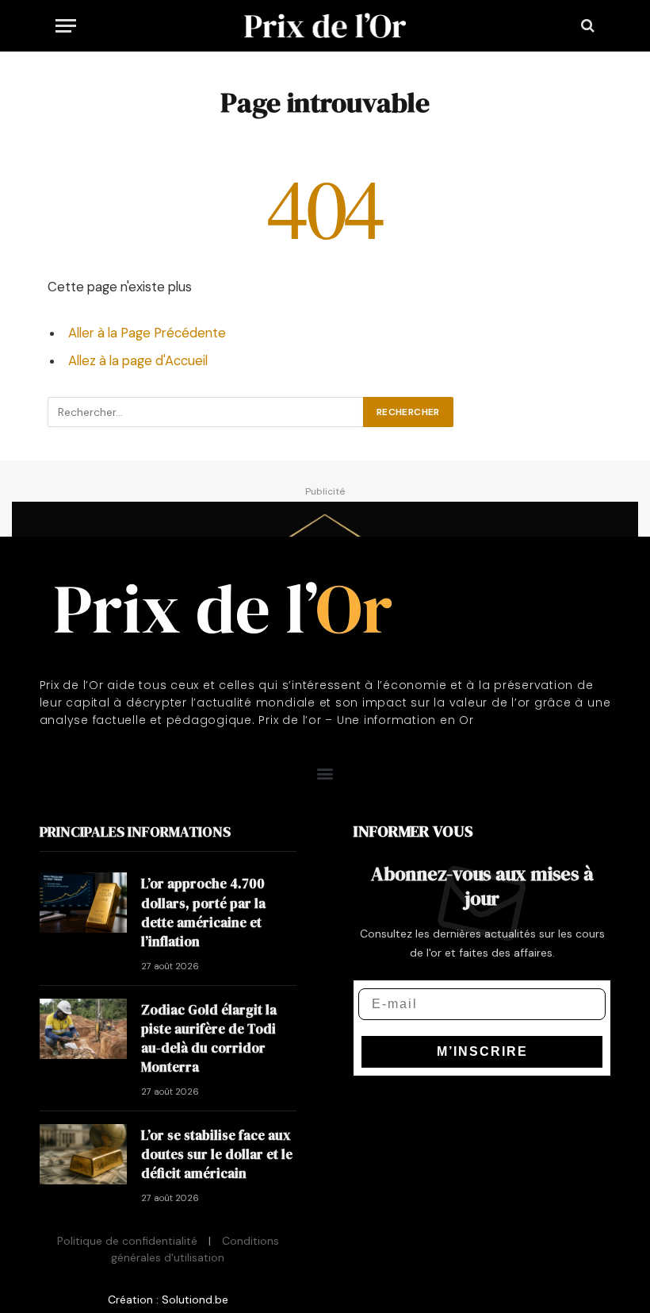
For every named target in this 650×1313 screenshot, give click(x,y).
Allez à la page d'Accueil (138, 360)
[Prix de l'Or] (325, 25)
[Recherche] (586, 26)
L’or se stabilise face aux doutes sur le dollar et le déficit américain (216, 1155)
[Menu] (65, 26)
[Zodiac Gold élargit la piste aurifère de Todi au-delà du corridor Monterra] (83, 1029)
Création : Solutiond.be (168, 1299)
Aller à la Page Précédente (147, 333)
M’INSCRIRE (482, 1051)
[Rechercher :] (206, 412)
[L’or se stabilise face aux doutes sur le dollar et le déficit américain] (83, 1154)
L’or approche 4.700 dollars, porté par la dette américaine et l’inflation (203, 912)
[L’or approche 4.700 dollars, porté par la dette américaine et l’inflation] (83, 902)
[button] (325, 773)
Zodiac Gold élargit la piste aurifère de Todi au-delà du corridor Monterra (209, 1038)
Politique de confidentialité (127, 1241)
